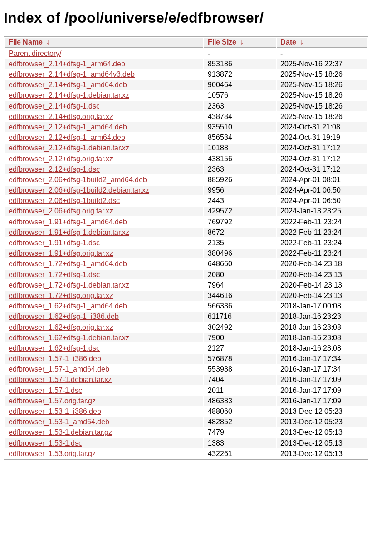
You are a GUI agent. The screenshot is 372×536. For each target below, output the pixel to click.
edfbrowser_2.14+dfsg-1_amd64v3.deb (72, 74)
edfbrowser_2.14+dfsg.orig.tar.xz (61, 116)
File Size (222, 42)
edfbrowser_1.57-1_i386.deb (55, 358)
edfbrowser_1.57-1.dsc (45, 390)
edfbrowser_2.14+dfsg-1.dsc (54, 106)
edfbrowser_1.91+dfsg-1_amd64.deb (68, 222)
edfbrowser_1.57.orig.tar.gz (52, 401)
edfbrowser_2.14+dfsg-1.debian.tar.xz (69, 95)
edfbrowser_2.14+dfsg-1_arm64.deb (67, 64)
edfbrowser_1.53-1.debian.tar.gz (60, 432)
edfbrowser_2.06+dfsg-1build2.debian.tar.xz (79, 190)
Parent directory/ (35, 53)
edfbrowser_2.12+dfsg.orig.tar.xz (61, 159)
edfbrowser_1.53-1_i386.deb (55, 411)
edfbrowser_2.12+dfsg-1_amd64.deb (68, 127)
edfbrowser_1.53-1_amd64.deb (59, 422)
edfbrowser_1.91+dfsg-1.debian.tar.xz (69, 232)
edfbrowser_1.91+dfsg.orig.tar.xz (61, 253)
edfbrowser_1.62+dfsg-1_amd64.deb (68, 306)
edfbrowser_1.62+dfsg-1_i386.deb (64, 316)
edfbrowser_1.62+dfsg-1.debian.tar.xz (69, 338)
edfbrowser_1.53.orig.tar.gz (52, 453)
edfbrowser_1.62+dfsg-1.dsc (54, 348)
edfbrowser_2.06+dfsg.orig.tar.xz (61, 211)
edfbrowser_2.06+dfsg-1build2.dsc (64, 200)
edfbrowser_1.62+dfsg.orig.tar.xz (61, 327)
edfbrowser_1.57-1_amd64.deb (59, 369)
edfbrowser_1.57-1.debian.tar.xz (60, 379)
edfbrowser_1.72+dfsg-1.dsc (54, 274)
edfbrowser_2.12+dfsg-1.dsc (54, 169)
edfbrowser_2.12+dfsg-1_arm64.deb (67, 137)
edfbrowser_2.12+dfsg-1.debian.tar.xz (69, 148)
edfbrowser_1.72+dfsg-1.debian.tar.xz (69, 285)
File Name (26, 42)
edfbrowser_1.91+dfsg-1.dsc (54, 243)
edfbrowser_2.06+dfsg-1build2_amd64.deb (78, 180)
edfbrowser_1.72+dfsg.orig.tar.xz (61, 295)
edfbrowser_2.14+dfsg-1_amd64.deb (68, 85)
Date (288, 42)
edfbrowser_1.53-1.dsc (45, 443)
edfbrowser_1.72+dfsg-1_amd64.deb (68, 264)
